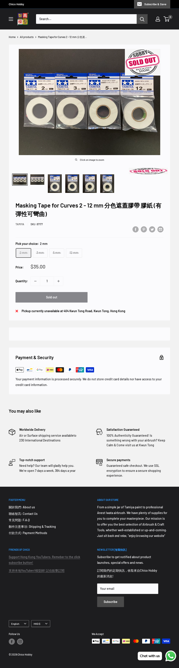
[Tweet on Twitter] (152, 229)
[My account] (158, 19)
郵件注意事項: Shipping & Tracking (32, 526)
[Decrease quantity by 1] (35, 281)
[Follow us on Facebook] (12, 642)
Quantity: (21, 281)
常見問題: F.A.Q (19, 520)
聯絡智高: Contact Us (23, 514)
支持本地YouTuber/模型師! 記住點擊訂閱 (36, 570)
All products (27, 36)
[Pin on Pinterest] (144, 229)
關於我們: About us (22, 507)
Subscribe (110, 602)
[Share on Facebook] (136, 229)
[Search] (142, 19)
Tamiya (19, 224)
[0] (166, 19)
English (15, 623)
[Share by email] (160, 229)
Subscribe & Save (155, 4)
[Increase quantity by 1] (58, 281)
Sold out (51, 297)
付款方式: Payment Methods (28, 533)
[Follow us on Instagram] (20, 642)
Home (12, 36)
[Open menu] (11, 19)
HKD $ (37, 623)
